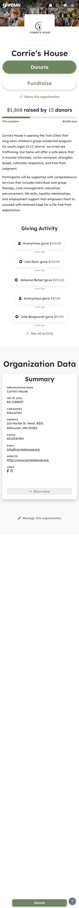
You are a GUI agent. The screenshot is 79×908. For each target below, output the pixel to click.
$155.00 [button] (58, 280)
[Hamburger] (72, 5)
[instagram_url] (11, 471)
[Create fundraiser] (50, 5)
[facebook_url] (8, 471)
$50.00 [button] (59, 317)
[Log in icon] (65, 5)
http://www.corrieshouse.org (28, 460)
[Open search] (57, 5)
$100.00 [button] (55, 243)
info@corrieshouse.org (23, 449)
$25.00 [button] (55, 298)
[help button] (72, 901)
